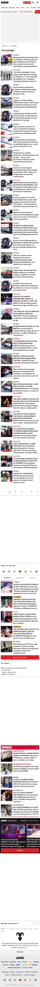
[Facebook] (3, 571)
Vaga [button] (30, 928)
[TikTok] (25, 571)
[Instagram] (9, 571)
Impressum (20, 972)
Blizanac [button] (11, 928)
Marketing (5, 972)
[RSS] (31, 571)
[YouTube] (20, 571)
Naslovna (5, 46)
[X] (14, 571)
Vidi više (20, 952)
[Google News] (36, 571)
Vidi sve (20, 850)
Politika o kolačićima (31, 972)
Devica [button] (25, 928)
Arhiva (7, 975)
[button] (37, 923)
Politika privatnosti (16, 975)
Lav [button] (20, 928)
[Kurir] (4, 2)
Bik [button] (7, 928)
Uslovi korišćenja (29, 975)
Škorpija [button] (36, 928)
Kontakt (12, 972)
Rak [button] (17, 928)
